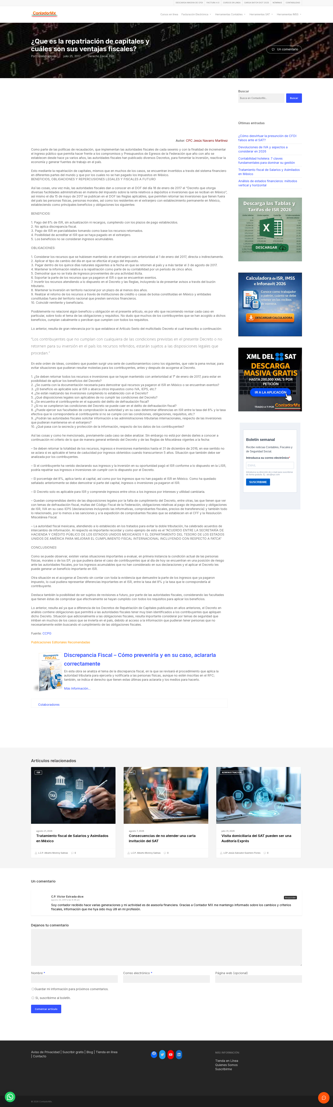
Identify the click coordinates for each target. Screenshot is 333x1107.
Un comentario (287, 49)
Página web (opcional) (231, 973)
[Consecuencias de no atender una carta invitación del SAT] (166, 812)
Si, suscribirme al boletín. (53, 998)
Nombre (38, 973)
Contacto (39, 1056)
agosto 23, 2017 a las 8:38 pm (65, 900)
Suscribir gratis (73, 1052)
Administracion (232, 772)
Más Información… (77, 688)
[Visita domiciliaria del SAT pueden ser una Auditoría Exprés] (258, 812)
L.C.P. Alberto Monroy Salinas (53, 853)
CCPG (46, 633)
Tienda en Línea (226, 1061)
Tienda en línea (106, 1052)
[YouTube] (171, 1054)
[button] (10, 1097)
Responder (290, 897)
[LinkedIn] (179, 1054)
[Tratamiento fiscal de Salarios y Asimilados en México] (73, 812)
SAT (131, 772)
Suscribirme (223, 1069)
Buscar (294, 98)
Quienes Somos (226, 1065)
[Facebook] (154, 1053)
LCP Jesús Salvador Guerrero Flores (242, 853)
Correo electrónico (137, 973)
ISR (111, 56)
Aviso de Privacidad (45, 1052)
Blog (89, 1052)
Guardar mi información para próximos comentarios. (72, 989)
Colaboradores (46, 56)
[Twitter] (162, 1054)
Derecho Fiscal (98, 56)
